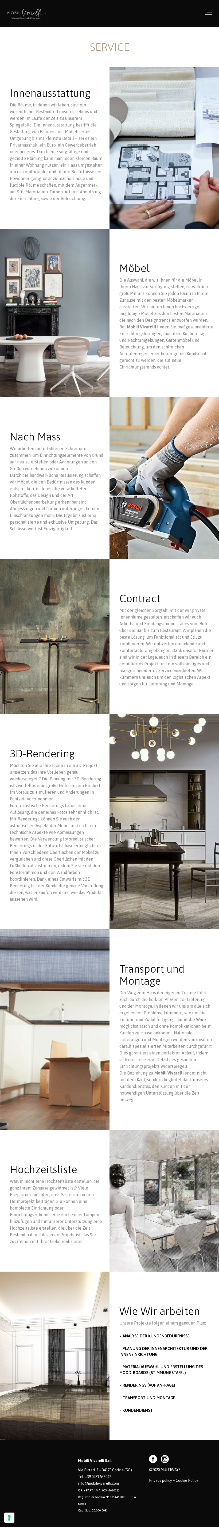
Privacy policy (160, 1480)
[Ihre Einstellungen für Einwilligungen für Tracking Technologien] (9, 1518)
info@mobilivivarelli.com (98, 1483)
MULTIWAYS (171, 1470)
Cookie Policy (187, 1480)
